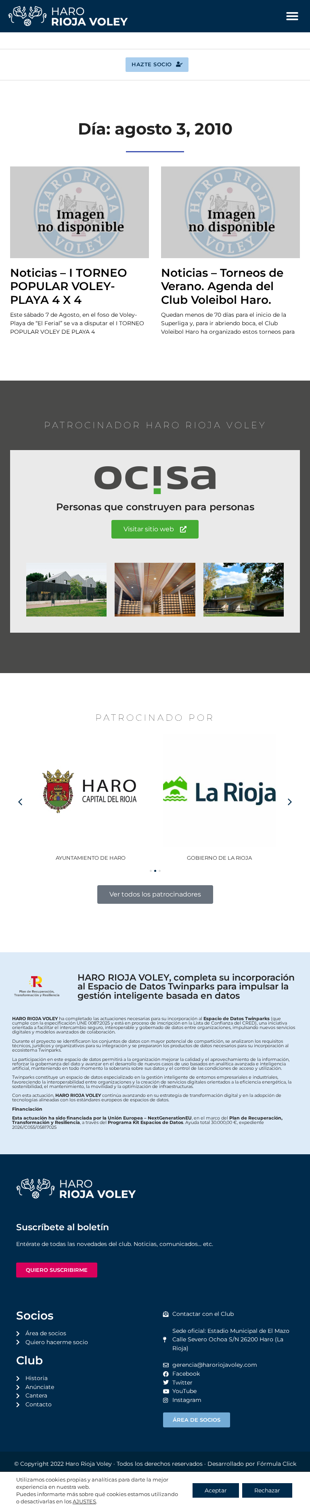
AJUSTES (84, 1501)
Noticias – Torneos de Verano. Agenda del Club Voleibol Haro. (222, 286)
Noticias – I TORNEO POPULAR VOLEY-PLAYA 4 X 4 (68, 286)
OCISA (245, 857)
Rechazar (267, 1490)
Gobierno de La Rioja (116, 857)
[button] (292, 16)
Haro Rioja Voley (88, 1463)
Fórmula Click (276, 1463)
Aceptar (216, 1490)
